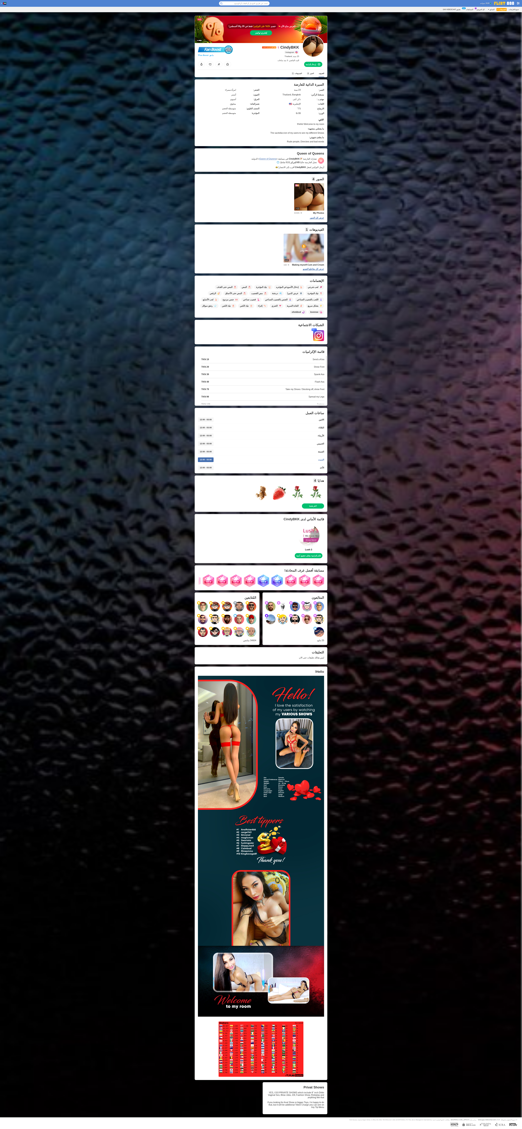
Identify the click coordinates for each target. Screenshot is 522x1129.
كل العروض (481, 9)
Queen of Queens (267, 159)
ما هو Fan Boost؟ (206, 55)
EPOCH (466, 1120)
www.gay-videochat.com (487, 1120)
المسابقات (469, 9)
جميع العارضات (514, 9)
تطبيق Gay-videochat (452, 9)
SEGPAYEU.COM (456, 1120)
